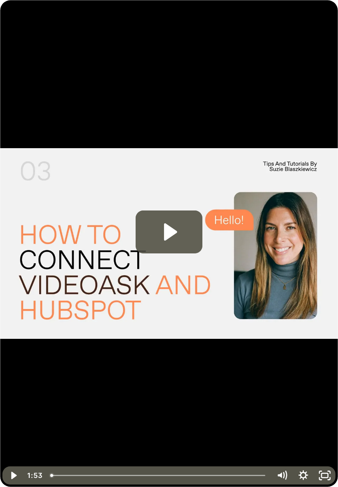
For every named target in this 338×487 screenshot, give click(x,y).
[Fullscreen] (325, 475)
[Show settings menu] (303, 475)
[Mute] (282, 475)
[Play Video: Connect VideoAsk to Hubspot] (169, 231)
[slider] (159, 475)
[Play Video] (13, 475)
